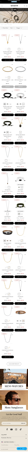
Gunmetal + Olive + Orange (7, 191)
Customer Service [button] (6, 438)
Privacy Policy (17, 445)
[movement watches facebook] (7, 429)
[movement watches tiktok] (21, 429)
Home (2, 24)
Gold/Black (20, 137)
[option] (14, 2)
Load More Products (14, 364)
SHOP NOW (14, 1)
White (20, 109)
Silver (20, 54)
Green (7, 137)
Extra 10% (20, 448)
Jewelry (5, 24)
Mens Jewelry (10, 24)
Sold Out (8, 86)
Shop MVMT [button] (4, 434)
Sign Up (23, 423)
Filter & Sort (5, 28)
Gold (7, 54)
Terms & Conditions (4, 445)
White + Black (20, 191)
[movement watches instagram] (16, 429)
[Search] (24, 5)
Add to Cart (8, 60)
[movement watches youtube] (11, 429)
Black (7, 109)
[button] (1, 2)
